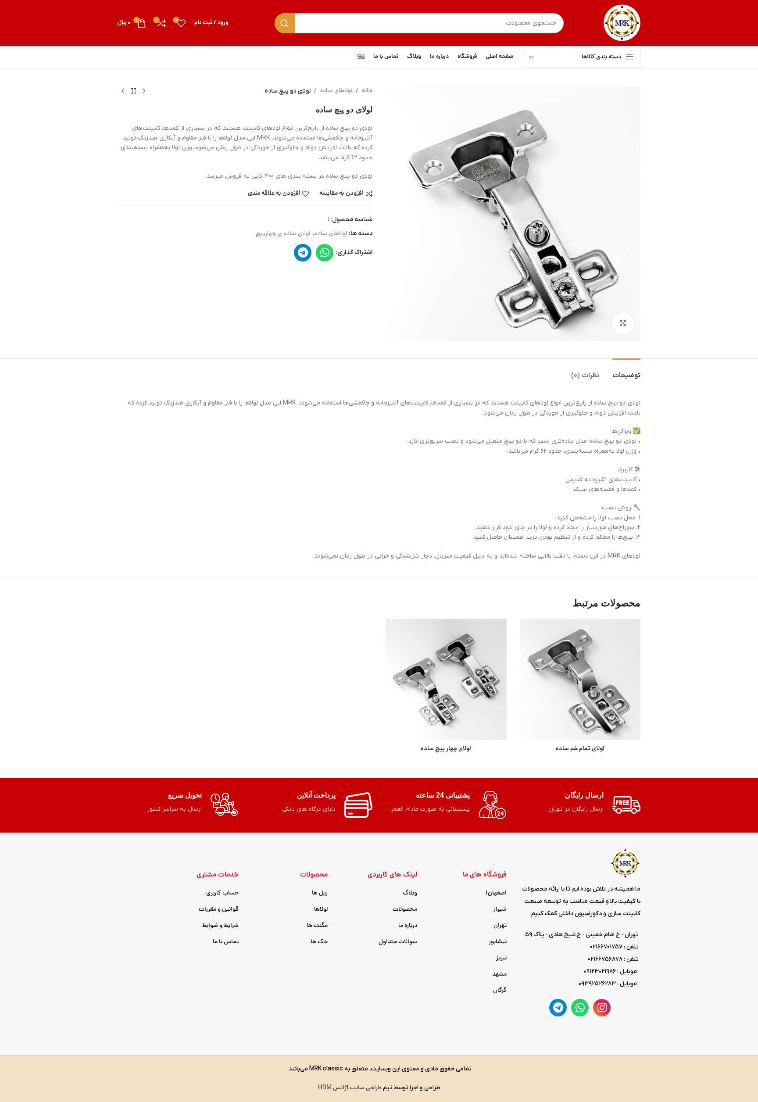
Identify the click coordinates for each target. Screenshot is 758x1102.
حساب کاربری (222, 893)
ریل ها (320, 893)
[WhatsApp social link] (324, 252)
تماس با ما (226, 942)
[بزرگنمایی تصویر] (623, 323)
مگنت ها (317, 925)
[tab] (626, 371)
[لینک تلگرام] (302, 252)
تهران (500, 925)
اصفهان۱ (496, 893)
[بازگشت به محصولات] (133, 91)
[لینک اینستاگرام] (602, 1007)
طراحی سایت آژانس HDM (350, 1088)
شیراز (500, 909)
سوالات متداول (398, 942)
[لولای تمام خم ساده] (580, 679)
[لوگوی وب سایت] (621, 23)
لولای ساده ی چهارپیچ (283, 234)
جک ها (319, 942)
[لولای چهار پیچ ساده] (446, 679)
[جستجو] (285, 23)
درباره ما (407, 925)
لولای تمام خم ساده (580, 749)
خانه (367, 91)
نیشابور (498, 942)
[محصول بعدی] (123, 91)
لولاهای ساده (336, 91)
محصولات (405, 909)
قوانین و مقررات (219, 909)
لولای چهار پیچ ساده (446, 749)
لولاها (321, 909)
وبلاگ (410, 893)
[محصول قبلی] (144, 91)
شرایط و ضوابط (220, 925)
